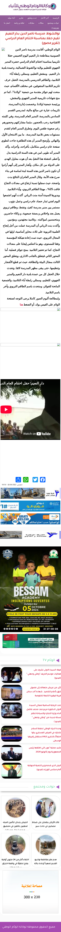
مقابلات (31, 23)
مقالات (41, 23)
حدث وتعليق (32, 18)
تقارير (21, 18)
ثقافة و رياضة (19, 23)
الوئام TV (49, 660)
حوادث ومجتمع (53, 23)
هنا (21, 304)
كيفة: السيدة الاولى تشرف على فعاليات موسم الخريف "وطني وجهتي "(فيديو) (43, 674)
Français (55, 28)
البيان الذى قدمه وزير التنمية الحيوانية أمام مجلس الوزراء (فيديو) (44, 768)
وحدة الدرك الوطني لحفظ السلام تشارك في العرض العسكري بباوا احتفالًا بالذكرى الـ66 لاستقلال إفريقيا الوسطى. (44, 735)
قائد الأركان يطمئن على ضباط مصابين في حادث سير (45, 825)
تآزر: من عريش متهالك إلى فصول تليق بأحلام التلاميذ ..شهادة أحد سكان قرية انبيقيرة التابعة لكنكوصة (43, 692)
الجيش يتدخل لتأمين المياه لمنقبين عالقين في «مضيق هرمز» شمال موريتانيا (15, 826)
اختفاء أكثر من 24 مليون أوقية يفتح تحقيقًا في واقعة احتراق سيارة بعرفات (15, 864)
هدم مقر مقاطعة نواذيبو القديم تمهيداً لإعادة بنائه (45, 862)
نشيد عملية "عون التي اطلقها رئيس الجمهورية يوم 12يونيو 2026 (45, 750)
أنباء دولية (11, 18)
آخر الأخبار (45, 18)
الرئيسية (56, 18)
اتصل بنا (7, 23)
